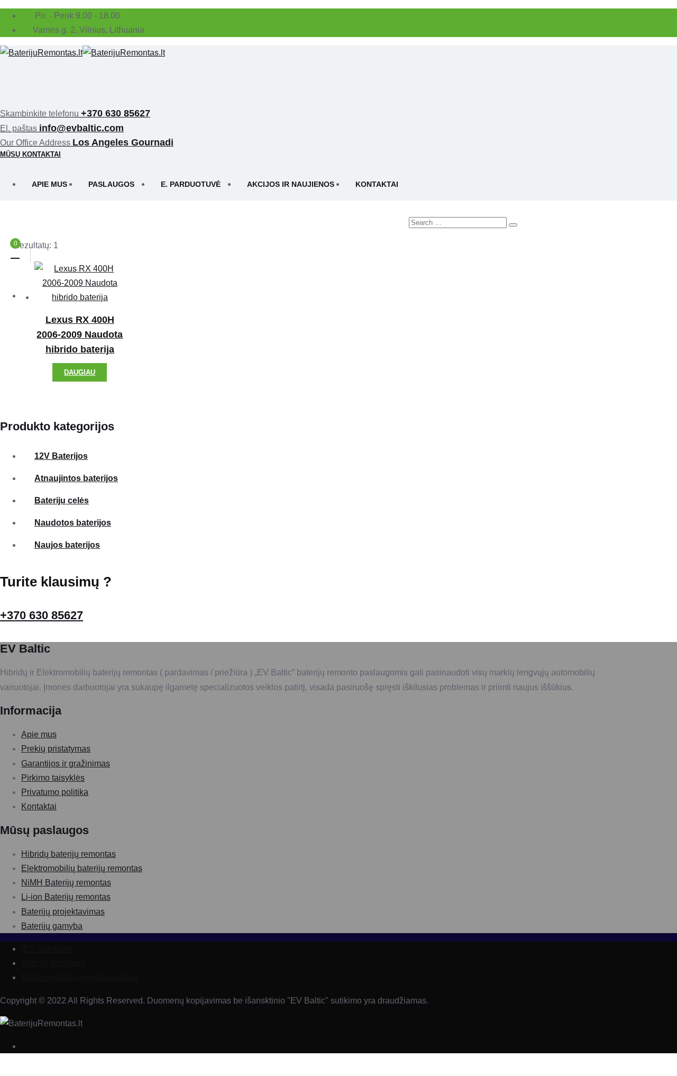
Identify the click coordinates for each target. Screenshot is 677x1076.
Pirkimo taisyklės (53, 777)
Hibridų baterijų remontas (68, 853)
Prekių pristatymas (55, 748)
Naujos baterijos (67, 544)
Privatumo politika (54, 792)
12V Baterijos (61, 455)
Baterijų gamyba (52, 925)
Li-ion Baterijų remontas (66, 896)
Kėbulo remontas (53, 963)
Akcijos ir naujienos (290, 184)
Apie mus (49, 184)
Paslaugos (111, 184)
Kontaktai (376, 184)
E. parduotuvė (191, 184)
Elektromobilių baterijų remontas (81, 868)
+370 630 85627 (41, 615)
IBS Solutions (46, 948)
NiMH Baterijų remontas (66, 882)
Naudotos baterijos (72, 522)
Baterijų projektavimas (63, 911)
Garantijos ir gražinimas (65, 763)
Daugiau (79, 372)
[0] (15, 253)
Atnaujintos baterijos (76, 478)
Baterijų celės (61, 500)
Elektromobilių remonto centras (79, 977)
